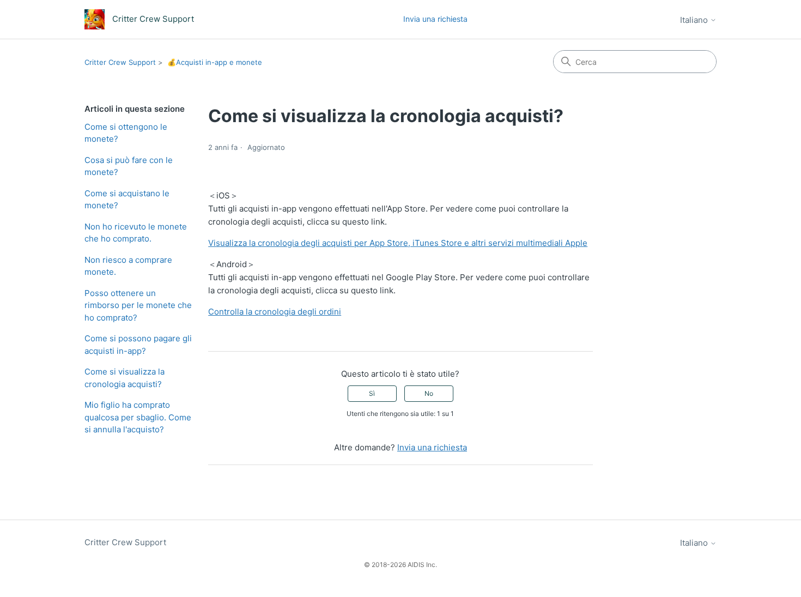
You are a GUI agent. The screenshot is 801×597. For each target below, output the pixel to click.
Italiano (695, 20)
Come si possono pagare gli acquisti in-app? (138, 344)
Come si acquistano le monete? (126, 199)
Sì (372, 393)
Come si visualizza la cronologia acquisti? (124, 377)
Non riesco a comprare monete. (128, 266)
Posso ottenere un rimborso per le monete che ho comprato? (138, 305)
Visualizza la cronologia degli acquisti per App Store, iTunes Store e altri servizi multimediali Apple (397, 243)
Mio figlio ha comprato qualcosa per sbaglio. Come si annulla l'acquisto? (137, 417)
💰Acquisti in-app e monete (214, 62)
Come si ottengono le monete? (125, 133)
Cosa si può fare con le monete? (128, 166)
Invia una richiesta (435, 18)
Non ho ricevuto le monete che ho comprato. (135, 232)
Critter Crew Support (120, 62)
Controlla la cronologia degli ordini (274, 311)
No (428, 393)
